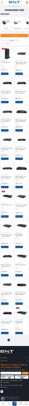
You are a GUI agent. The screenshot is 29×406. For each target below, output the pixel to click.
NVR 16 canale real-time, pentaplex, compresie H (6, 92)
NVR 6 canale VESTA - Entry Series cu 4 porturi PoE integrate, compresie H (7, 293)
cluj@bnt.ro (5, 387)
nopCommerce (8, 398)
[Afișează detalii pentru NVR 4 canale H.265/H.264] (21, 225)
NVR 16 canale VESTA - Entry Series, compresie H (7, 149)
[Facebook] (27, 2)
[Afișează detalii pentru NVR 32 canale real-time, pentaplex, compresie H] (21, 139)
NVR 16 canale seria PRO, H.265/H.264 (20, 120)
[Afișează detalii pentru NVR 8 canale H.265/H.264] (21, 313)
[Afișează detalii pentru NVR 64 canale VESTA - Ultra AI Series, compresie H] (7, 313)
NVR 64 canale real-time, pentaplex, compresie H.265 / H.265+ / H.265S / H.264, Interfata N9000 (21, 293)
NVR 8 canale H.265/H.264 (19, 322)
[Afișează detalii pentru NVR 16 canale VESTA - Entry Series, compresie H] (7, 139)
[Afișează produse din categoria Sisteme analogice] (17, 22)
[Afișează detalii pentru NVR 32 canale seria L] (7, 196)
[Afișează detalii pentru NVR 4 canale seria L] (21, 256)
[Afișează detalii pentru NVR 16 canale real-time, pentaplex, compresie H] (7, 83)
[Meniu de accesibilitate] (2, 398)
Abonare (25, 373)
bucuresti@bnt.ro (6, 382)
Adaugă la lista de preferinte (13, 48)
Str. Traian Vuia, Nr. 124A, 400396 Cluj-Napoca (13, 385)
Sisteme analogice (17, 28)
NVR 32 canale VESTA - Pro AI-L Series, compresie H (21, 205)
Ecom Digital (17, 398)
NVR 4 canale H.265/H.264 (19, 235)
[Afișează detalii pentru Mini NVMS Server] (7, 53)
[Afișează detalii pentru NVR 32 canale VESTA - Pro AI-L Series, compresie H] (21, 196)
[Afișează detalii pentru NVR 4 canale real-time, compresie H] (7, 256)
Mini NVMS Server (6, 62)
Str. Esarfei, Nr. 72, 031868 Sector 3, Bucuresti (12, 380)
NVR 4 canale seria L (20, 265)
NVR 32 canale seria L (7, 205)
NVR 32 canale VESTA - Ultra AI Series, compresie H (7, 235)
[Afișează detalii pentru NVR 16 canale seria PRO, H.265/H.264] (21, 111)
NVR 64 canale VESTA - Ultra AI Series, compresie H (7, 322)
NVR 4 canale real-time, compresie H (6, 265)
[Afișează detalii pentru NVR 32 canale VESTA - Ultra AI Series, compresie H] (7, 225)
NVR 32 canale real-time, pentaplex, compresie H (20, 149)
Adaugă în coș (5, 73)
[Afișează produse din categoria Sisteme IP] (6, 22)
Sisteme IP (6, 28)
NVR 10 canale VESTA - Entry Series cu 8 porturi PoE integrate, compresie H (21, 63)
